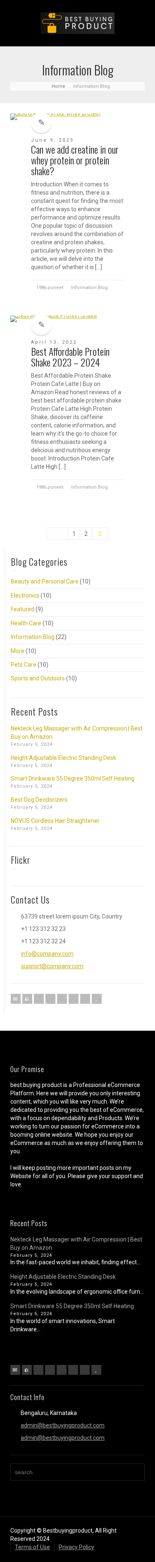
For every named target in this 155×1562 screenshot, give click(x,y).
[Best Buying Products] (78, 22)
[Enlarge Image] (55, 116)
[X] (27, 999)
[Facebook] (39, 999)
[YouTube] (97, 999)
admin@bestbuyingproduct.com (63, 1425)
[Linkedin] (62, 999)
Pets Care (23, 664)
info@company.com (47, 953)
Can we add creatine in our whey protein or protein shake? (75, 160)
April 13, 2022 (54, 342)
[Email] (16, 999)
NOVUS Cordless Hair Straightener (55, 820)
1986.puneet (49, 287)
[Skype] (74, 999)
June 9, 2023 (52, 140)
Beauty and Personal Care (45, 581)
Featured (22, 609)
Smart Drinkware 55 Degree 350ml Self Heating (73, 778)
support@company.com (52, 966)
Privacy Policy (76, 1547)
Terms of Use (32, 1547)
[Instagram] (85, 999)
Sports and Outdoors (38, 678)
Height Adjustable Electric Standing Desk (63, 757)
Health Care (26, 623)
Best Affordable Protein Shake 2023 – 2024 (70, 356)
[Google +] (50, 999)
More (17, 651)
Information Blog (89, 287)
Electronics (25, 595)
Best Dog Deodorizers (39, 799)
